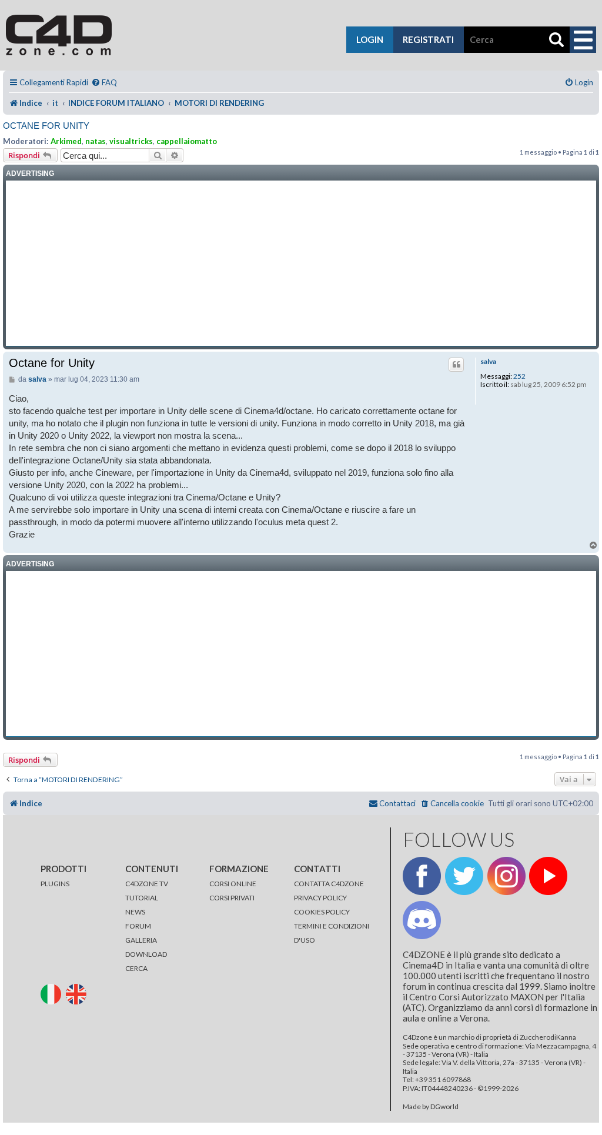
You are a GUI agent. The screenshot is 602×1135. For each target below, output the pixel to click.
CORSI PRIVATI (232, 897)
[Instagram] (506, 876)
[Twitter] (464, 876)
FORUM (138, 926)
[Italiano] (53, 993)
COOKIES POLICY (322, 911)
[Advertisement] (301, 263)
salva (488, 362)
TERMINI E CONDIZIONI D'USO (331, 933)
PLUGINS (55, 883)
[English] (78, 993)
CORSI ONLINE (232, 883)
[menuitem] (104, 82)
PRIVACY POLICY (320, 897)
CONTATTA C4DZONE (329, 883)
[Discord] (422, 920)
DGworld (444, 1107)
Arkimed (66, 141)
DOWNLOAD (146, 954)
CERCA (136, 968)
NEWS (135, 911)
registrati (428, 39)
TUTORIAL (141, 897)
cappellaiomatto (186, 141)
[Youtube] (548, 876)
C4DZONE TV (146, 883)
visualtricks (131, 141)
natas (95, 141)
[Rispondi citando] (456, 365)
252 (519, 376)
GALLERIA (141, 940)
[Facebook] (422, 876)
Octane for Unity (46, 126)
